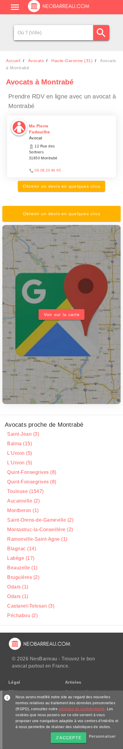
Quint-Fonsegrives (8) (31, 472)
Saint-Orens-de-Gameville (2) (40, 520)
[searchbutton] (101, 32)
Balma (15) (19, 443)
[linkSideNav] (15, 7)
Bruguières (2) (23, 577)
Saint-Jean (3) (23, 434)
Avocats (36, 60)
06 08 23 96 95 (48, 170)
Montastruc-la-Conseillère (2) (40, 529)
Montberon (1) (23, 510)
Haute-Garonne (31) (72, 60)
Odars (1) (17, 586)
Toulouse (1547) (25, 491)
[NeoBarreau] (58, 12)
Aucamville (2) (23, 500)
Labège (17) (21, 558)
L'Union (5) (19, 453)
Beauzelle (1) (22, 567)
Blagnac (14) (21, 548)
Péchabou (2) (22, 615)
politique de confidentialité (82, 709)
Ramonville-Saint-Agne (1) (37, 539)
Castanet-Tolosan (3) (30, 605)
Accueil (13, 60)
